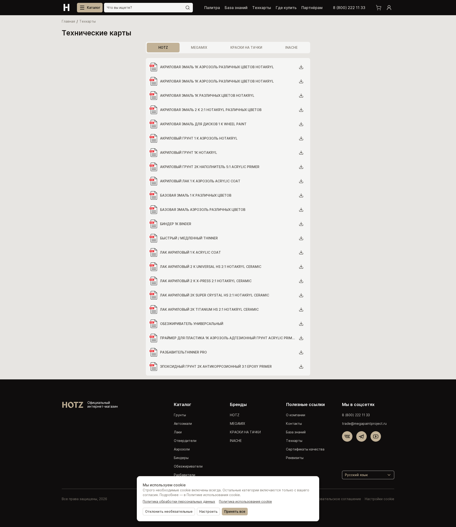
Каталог (182, 404)
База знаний (236, 7)
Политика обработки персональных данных (179, 501)
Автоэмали (183, 423)
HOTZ (234, 415)
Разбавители (184, 475)
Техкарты (261, 7)
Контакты (294, 423)
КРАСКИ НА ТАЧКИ (245, 432)
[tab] (163, 47)
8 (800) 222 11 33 (349, 7)
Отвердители (185, 441)
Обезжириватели (188, 466)
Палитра (212, 7)
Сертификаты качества (305, 449)
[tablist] (228, 47)
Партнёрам (312, 7)
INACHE (236, 441)
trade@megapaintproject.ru (364, 423)
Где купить (286, 7)
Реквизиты (295, 458)
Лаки (178, 432)
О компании (295, 415)
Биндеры (181, 458)
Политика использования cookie (245, 501)
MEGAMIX (237, 423)
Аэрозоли (182, 449)
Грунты (180, 415)
